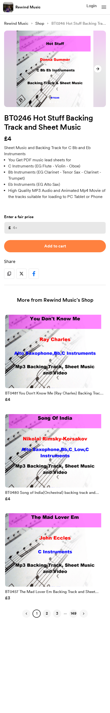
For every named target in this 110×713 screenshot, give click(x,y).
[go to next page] (84, 614)
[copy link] (9, 274)
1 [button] (36, 613)
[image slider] (55, 69)
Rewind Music (27, 7)
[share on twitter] (21, 274)
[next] (98, 69)
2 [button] (47, 613)
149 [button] (73, 613)
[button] (104, 7)
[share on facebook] (34, 274)
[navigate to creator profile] (8, 7)
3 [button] (57, 613)
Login (91, 5)
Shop (39, 23)
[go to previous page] (26, 614)
